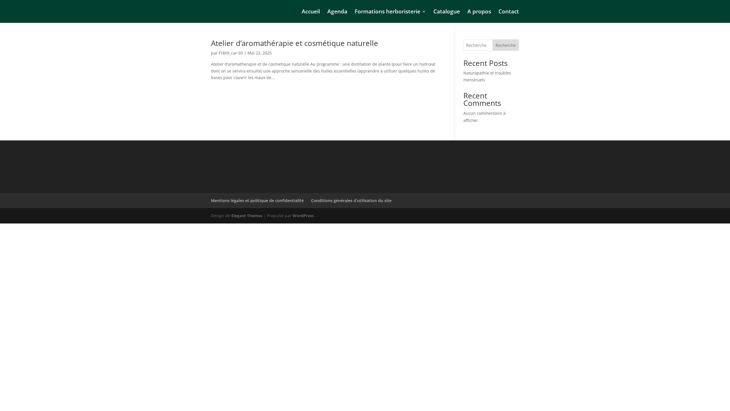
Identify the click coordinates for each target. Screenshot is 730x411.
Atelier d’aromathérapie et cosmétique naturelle (294, 43)
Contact (508, 12)
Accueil (311, 12)
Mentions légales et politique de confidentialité (257, 200)
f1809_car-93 (231, 53)
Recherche (506, 45)
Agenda (337, 12)
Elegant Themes (246, 215)
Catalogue (446, 12)
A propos (479, 12)
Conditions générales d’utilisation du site (351, 200)
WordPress (303, 215)
